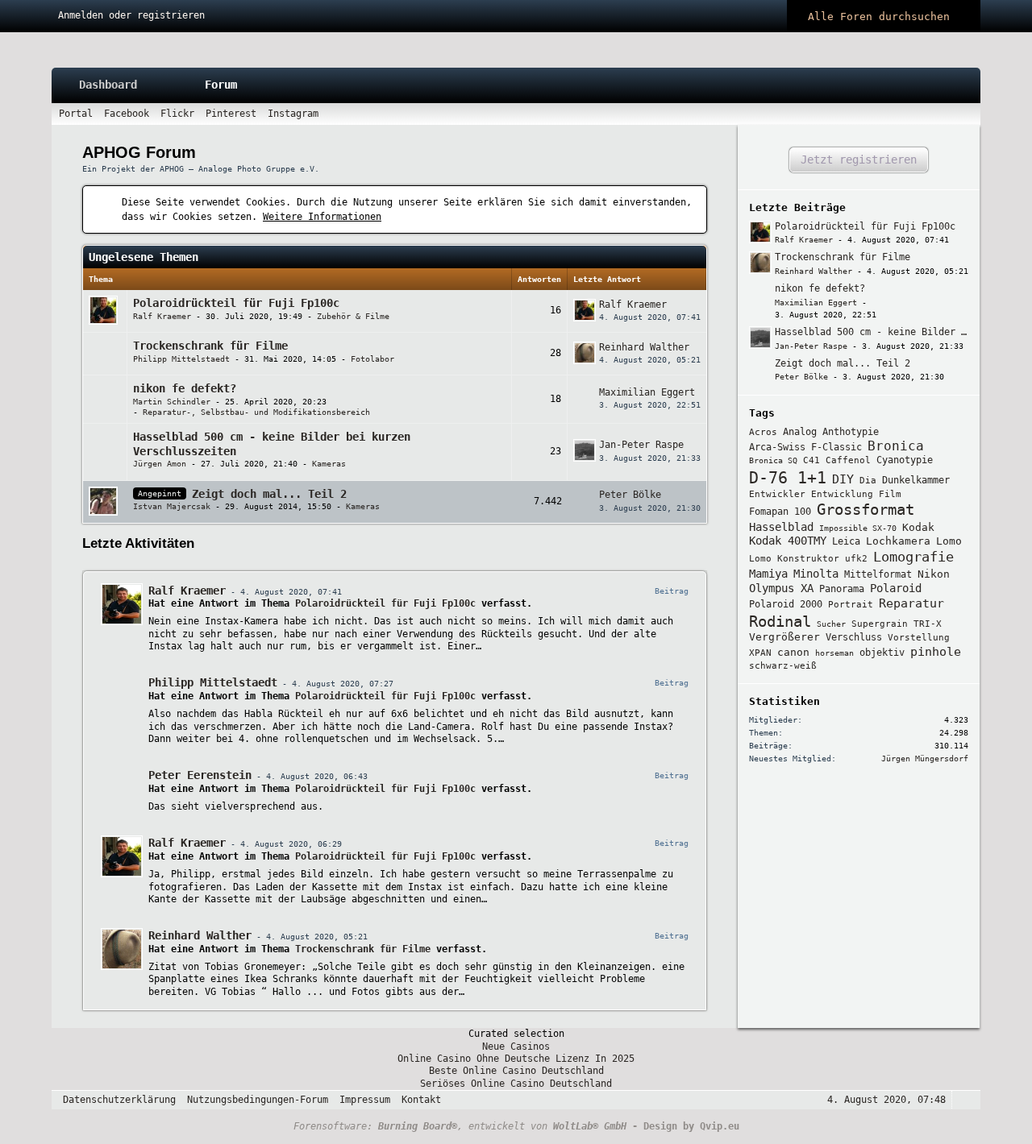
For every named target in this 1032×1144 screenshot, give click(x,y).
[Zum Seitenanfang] (963, 1100)
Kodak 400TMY (787, 540)
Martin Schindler (171, 401)
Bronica (896, 446)
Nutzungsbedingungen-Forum (257, 1099)
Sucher (831, 624)
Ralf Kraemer (162, 316)
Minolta (815, 573)
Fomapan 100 (780, 511)
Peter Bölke (630, 494)
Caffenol (848, 460)
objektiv (882, 652)
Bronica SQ (773, 460)
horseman (834, 653)
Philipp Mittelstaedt (181, 358)
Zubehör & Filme (353, 316)
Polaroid (896, 588)
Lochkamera (898, 541)
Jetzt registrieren (859, 159)
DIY (843, 479)
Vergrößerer (784, 637)
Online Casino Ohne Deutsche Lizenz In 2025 (516, 1058)
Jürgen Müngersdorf (924, 758)
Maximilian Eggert (647, 392)
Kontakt (421, 1099)
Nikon (934, 574)
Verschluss (854, 637)
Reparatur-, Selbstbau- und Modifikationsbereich (256, 412)
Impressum (364, 1099)
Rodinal (780, 621)
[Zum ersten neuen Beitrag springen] (760, 232)
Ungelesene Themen (143, 257)
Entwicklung (842, 494)
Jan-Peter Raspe (641, 444)
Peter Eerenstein (200, 775)
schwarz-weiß (783, 666)
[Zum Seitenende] (967, 114)
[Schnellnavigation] (945, 114)
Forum (221, 84)
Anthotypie (850, 431)
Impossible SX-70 (858, 528)
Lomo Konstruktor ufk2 (808, 558)
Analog (800, 431)
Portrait (850, 604)
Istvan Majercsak (171, 506)
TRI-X (927, 624)
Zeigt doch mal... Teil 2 (269, 493)
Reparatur (911, 603)
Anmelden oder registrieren (131, 15)
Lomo (949, 541)
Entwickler (777, 494)
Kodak (918, 527)
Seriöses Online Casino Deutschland (516, 1083)
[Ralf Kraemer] (122, 604)
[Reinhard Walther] (122, 949)
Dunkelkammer (916, 480)
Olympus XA (781, 588)
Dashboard (108, 84)
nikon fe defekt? (184, 388)
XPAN (760, 653)
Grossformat (865, 509)
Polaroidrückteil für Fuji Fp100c (236, 302)
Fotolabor (372, 358)
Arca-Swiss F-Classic (805, 447)
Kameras (329, 463)
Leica (846, 541)
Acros (763, 432)
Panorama (841, 589)
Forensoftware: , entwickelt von (459, 1126)
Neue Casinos (516, 1046)
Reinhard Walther (644, 347)
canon (793, 652)
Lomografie (913, 557)
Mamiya (768, 573)
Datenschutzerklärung (119, 1099)
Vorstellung (919, 637)
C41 (811, 460)
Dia (867, 480)
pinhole (935, 652)
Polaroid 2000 (785, 604)
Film (890, 494)
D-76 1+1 (787, 477)
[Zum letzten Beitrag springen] (584, 310)
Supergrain (879, 624)
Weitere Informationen (322, 216)
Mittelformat (878, 574)
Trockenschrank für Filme (210, 345)
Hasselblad (781, 526)
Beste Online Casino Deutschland (516, 1070)
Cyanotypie (904, 460)
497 (478, 509)
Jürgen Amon (159, 463)
